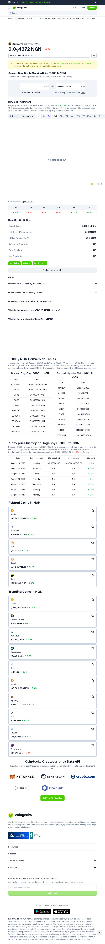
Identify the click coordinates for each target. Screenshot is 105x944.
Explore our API (27, 202)
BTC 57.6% (71, 19)
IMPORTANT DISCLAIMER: (19, 919)
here (58, 66)
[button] (52, 270)
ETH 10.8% (80, 19)
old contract (62, 63)
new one (76, 63)
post (90, 63)
